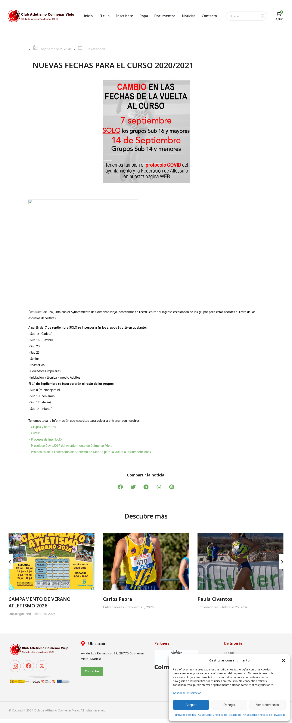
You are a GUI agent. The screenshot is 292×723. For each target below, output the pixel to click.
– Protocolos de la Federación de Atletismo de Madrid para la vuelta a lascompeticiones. (90, 452)
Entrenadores (113, 607)
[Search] (262, 16)
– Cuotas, (34, 433)
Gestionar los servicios (187, 693)
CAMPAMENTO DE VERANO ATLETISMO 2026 (40, 602)
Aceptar (191, 705)
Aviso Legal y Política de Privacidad (219, 715)
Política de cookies (184, 715)
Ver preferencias (267, 705)
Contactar (92, 671)
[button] (283, 660)
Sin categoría (95, 49)
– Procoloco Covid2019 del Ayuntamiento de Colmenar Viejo (70, 446)
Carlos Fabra (117, 599)
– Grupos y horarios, (42, 427)
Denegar (229, 705)
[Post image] (51, 561)
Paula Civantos (215, 599)
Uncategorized (20, 613)
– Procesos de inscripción (46, 439)
